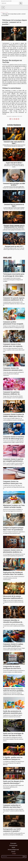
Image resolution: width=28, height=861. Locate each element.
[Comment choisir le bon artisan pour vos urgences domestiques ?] (14, 336)
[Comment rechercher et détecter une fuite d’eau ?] (14, 797)
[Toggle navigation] (3, 7)
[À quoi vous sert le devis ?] (14, 154)
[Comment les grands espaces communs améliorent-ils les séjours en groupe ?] (14, 290)
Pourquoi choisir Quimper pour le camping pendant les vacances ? (14, 226)
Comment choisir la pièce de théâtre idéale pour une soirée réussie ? (14, 416)
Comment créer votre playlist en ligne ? (14, 142)
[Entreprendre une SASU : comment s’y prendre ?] (14, 821)
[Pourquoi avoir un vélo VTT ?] (14, 238)
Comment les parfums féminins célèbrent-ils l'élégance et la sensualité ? (13, 394)
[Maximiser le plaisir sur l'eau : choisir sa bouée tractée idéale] (14, 497)
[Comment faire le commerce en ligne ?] (14, 196)
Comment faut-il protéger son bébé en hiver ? (14, 184)
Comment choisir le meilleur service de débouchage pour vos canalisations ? (13, 439)
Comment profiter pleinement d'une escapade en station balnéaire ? (13, 324)
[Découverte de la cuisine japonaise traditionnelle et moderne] (14, 588)
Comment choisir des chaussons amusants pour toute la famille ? (13, 370)
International (13, 845)
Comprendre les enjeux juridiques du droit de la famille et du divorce (12, 668)
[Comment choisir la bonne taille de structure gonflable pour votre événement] (14, 681)
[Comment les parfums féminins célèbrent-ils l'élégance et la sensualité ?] (14, 384)
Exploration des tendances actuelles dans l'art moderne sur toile (13, 574)
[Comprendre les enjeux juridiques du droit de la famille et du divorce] (14, 658)
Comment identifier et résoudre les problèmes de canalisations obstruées (12, 622)
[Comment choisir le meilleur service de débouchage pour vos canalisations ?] (14, 429)
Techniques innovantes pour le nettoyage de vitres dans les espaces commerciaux (13, 276)
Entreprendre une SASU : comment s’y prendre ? (12, 830)
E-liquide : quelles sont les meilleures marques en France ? (12, 759)
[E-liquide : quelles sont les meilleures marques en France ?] (14, 749)
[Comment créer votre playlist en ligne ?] (14, 133)
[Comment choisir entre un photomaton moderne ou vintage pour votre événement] (14, 542)
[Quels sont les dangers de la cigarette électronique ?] (14, 773)
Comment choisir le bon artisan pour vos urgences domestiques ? (12, 346)
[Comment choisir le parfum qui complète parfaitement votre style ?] (14, 451)
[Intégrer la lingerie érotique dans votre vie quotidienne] (14, 520)
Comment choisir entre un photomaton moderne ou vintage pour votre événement (13, 553)
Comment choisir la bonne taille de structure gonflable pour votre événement (13, 691)
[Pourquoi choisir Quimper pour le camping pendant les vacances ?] (14, 217)
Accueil (2, 12)
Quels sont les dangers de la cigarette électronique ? (13, 782)
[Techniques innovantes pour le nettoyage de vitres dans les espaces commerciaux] (14, 266)
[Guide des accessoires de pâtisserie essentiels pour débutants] (14, 703)
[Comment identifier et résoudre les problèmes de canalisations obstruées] (14, 612)
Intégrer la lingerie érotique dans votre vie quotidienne (13, 529)
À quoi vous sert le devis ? (14, 162)
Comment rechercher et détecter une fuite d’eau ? (12, 806)
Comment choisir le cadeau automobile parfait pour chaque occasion (13, 646)
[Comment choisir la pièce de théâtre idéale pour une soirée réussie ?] (14, 406)
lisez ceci (22, 68)
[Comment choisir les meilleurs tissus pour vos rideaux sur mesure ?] (14, 473)
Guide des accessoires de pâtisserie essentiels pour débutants (12, 713)
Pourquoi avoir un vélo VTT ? (14, 246)
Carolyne (14, 853)
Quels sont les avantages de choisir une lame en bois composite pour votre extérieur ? (13, 736)
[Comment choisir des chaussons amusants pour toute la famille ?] (14, 360)
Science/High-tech (13, 849)
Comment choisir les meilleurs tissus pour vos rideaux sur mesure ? (12, 483)
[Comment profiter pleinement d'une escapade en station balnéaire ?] (14, 314)
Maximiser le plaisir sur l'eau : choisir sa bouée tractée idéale (14, 507)
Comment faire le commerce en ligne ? (14, 205)
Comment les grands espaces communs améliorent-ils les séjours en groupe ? (13, 300)
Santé (13, 847)
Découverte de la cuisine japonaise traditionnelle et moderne (12, 598)
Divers (6, 12)
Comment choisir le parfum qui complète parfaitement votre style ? (13, 461)
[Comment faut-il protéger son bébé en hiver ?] (14, 175)
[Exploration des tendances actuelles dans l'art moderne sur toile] (14, 564)
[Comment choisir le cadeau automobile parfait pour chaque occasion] (14, 636)
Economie (13, 843)
